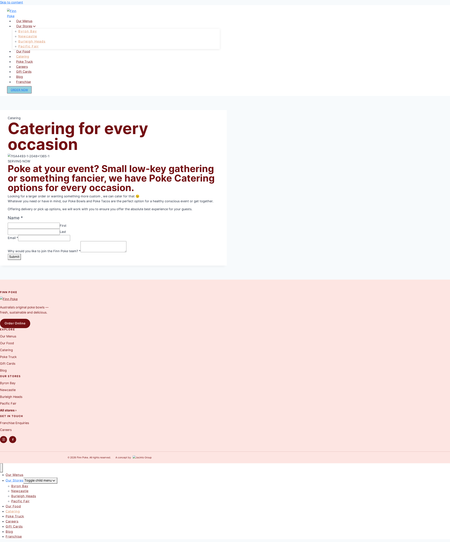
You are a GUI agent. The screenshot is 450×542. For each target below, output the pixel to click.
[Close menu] (1, 467)
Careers (6, 430)
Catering (6, 350)
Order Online (15, 323)
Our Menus (8, 336)
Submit (14, 257)
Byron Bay (7, 383)
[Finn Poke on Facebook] (12, 439)
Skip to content (11, 2)
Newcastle (8, 390)
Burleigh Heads (11, 397)
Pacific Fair (8, 403)
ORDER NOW (19, 90)
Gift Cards (7, 363)
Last (63, 232)
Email (13, 238)
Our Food (7, 343)
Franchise (23, 82)
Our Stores (14, 480)
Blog (3, 370)
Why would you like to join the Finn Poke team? (44, 251)
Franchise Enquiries (14, 423)
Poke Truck (8, 357)
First (63, 225)
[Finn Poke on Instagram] (3, 439)
